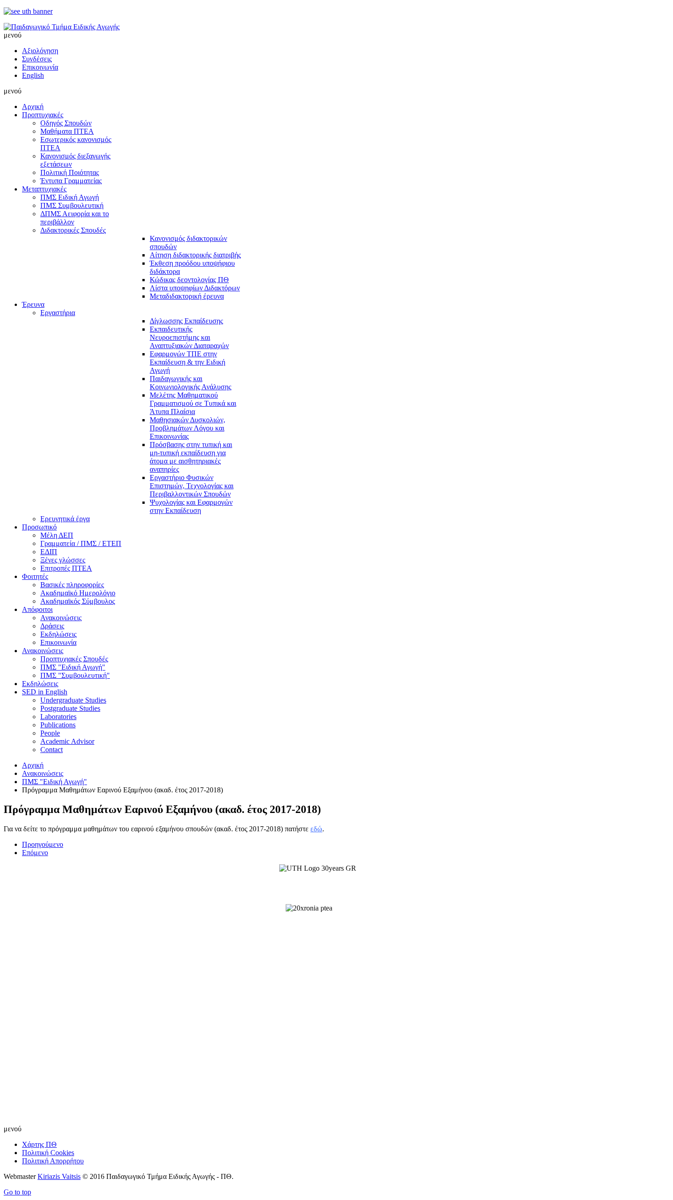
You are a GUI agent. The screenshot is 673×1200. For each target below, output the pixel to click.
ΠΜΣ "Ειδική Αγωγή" (54, 781)
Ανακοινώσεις (42, 773)
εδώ (316, 829)
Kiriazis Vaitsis (59, 1176)
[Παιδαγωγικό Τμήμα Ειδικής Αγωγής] (61, 27)
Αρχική (32, 765)
